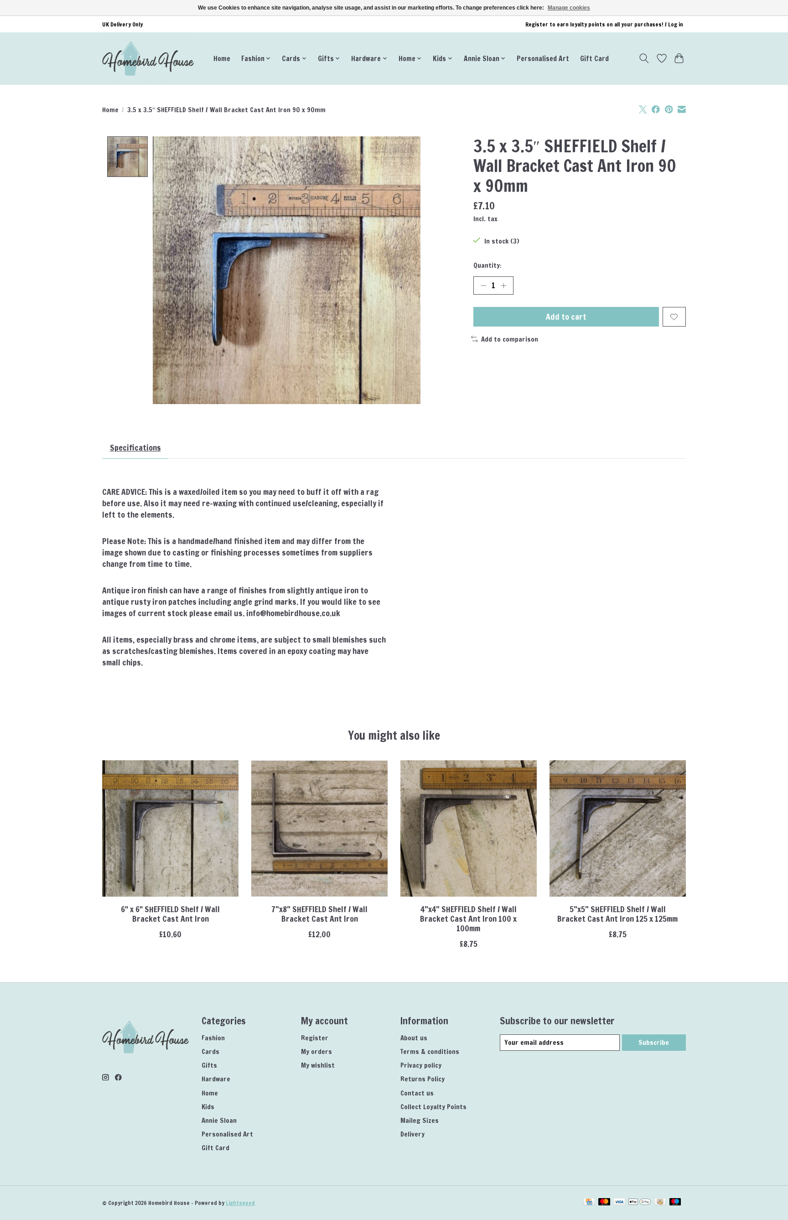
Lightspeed (240, 1203)
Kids (208, 1106)
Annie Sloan (219, 1120)
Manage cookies (569, 8)
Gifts (209, 1065)
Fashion (213, 1038)
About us (413, 1038)
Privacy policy (420, 1065)
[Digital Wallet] (639, 1202)
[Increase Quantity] (503, 285)
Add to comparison (509, 339)
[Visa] (619, 1202)
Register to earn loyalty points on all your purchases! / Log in (604, 24)
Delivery (412, 1134)
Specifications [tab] (135, 447)
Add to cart (566, 316)
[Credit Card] (589, 1202)
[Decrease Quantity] (483, 285)
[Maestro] (675, 1202)
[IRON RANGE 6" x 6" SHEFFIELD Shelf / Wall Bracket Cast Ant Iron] (170, 828)
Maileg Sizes (419, 1120)
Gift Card (594, 58)
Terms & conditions (429, 1051)
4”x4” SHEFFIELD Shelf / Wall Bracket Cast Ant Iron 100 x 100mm (468, 918)
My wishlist (318, 1065)
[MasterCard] (604, 1202)
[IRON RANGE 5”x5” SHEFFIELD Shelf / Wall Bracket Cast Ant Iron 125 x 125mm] (618, 828)
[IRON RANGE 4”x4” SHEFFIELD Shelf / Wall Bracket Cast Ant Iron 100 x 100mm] (468, 828)
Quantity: (487, 265)
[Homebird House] (148, 58)
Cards (210, 1051)
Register (314, 1038)
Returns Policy (422, 1079)
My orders (316, 1051)
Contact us (417, 1093)
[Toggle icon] (644, 58)
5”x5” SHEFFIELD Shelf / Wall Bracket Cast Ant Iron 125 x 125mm (617, 913)
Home (221, 58)
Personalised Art (543, 58)
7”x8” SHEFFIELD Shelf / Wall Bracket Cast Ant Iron (319, 913)
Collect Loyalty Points (433, 1106)
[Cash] (660, 1202)
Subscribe (653, 1042)
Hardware (216, 1079)
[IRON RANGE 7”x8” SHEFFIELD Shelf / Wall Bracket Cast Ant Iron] (319, 828)
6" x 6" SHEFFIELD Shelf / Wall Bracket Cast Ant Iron (170, 913)
